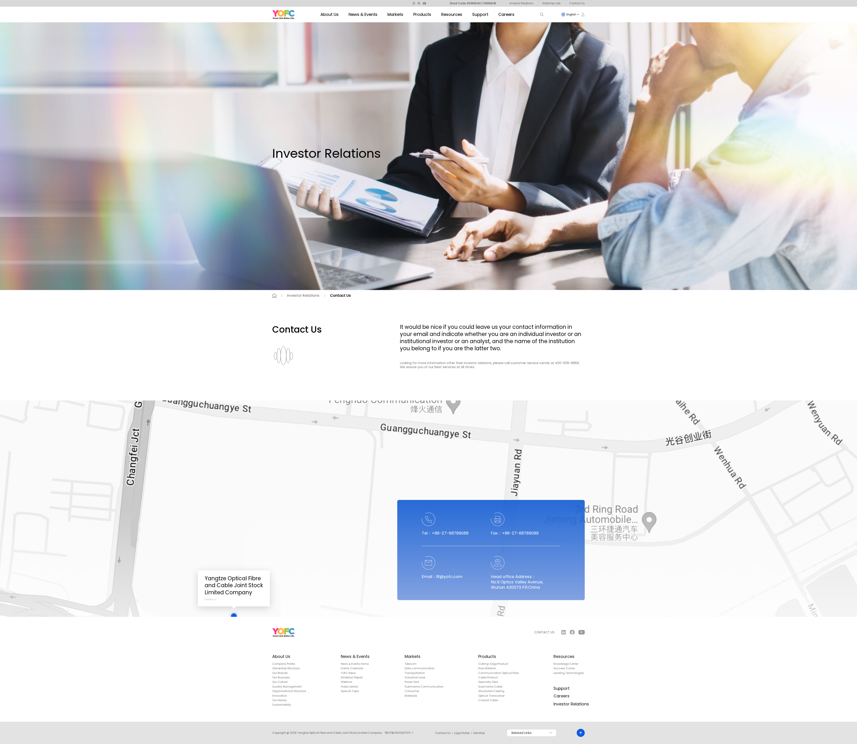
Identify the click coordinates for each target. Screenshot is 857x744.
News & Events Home (355, 664)
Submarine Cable (490, 686)
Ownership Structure (286, 668)
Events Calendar (352, 668)
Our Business (281, 677)
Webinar (346, 682)
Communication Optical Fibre (498, 673)
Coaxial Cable (488, 700)
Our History (279, 700)
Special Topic (350, 691)
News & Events (363, 14)
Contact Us (577, 3)
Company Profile (283, 664)
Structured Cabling (491, 691)
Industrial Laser (415, 677)
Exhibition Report (352, 677)
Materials (411, 695)
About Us (329, 14)
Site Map (479, 733)
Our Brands (280, 673)
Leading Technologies (568, 673)
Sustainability (281, 704)
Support (480, 14)
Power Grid (412, 682)
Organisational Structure (289, 691)
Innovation (279, 695)
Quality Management (287, 686)
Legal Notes (462, 733)
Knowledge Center (565, 664)
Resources (451, 14)
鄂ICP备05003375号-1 (399, 733)
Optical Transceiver (491, 695)
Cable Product (488, 677)
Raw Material (487, 668)
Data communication (420, 668)
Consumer (412, 691)
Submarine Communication (424, 686)
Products (422, 14)
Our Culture (279, 682)
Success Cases (564, 668)
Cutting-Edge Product (493, 664)
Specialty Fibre (488, 682)
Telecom (410, 664)
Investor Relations (521, 3)
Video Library (349, 686)
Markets (395, 14)
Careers (506, 14)
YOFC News (348, 673)
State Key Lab (551, 3)
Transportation (415, 673)
